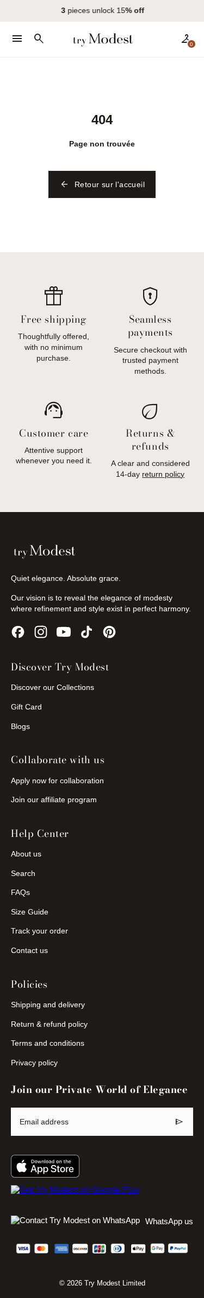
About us (26, 853)
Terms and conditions (47, 1043)
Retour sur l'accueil (102, 184)
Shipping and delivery (48, 1004)
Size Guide (29, 911)
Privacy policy (34, 1062)
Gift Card (26, 706)
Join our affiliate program (54, 799)
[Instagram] (41, 632)
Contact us (29, 950)
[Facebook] (18, 632)
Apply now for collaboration (57, 780)
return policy (163, 474)
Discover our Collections (52, 687)
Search (23, 873)
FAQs (20, 892)
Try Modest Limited (114, 1283)
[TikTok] (86, 632)
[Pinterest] (109, 632)
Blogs (20, 726)
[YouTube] (64, 632)
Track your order (39, 930)
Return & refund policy (49, 1024)
